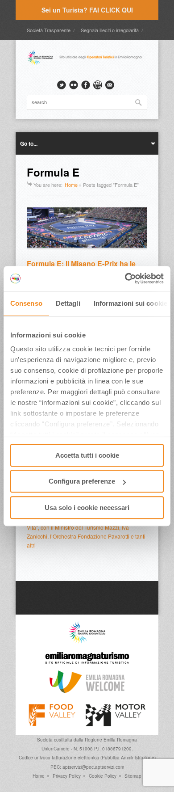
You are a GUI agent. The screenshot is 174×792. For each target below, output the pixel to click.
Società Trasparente (48, 30)
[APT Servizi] (87, 64)
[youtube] (97, 84)
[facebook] (85, 84)
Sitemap (132, 776)
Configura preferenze (82, 481)
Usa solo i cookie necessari (87, 507)
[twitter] (61, 84)
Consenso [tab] (26, 303)
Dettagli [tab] (68, 303)
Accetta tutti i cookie (87, 455)
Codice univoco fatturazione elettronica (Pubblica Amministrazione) (87, 757)
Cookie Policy (102, 776)
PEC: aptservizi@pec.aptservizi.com (87, 767)
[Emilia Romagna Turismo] (87, 666)
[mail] (109, 84)
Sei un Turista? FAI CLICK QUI (87, 9)
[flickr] (73, 84)
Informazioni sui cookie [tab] (130, 303)
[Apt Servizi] (87, 641)
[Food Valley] (52, 724)
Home (71, 184)
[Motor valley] (115, 724)
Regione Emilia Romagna (111, 740)
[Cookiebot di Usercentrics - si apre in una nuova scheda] (125, 278)
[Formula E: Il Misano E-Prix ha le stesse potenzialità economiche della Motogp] (87, 228)
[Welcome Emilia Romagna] (87, 690)
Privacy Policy (67, 776)
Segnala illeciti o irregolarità (110, 30)
